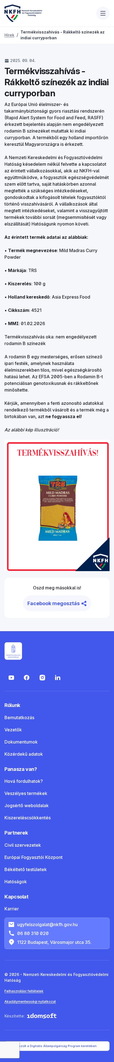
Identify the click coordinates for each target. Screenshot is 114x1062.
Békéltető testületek (25, 869)
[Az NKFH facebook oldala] (26, 677)
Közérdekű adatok (23, 754)
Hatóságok (15, 881)
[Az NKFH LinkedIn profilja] (57, 677)
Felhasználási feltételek (23, 991)
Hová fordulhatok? (23, 781)
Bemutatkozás (19, 717)
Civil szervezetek (22, 845)
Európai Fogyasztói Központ (33, 857)
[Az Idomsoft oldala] (41, 1016)
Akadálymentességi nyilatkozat (30, 1001)
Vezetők (13, 729)
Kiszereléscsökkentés (27, 817)
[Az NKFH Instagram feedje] (42, 677)
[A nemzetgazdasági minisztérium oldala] (13, 651)
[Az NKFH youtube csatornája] (11, 677)
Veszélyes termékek (25, 793)
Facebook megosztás (53, 603)
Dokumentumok (21, 742)
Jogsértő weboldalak (26, 805)
